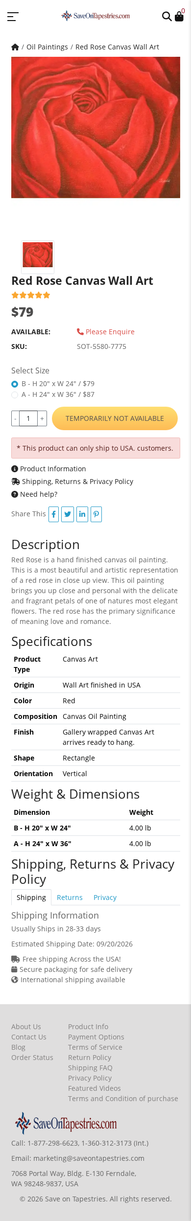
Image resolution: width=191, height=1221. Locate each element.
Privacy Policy (90, 1078)
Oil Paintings (47, 46)
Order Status (32, 1057)
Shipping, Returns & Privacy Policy (76, 481)
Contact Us (29, 1036)
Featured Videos (94, 1088)
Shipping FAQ (90, 1067)
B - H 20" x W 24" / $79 (58, 383)
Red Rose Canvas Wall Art (117, 46)
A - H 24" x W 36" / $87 (58, 394)
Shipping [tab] (31, 897)
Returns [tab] (70, 897)
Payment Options (96, 1036)
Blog (18, 1047)
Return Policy (89, 1057)
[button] (167, 15)
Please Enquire (109, 331)
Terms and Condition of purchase (123, 1098)
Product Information (52, 468)
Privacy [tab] (105, 897)
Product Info (88, 1026)
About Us (26, 1026)
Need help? (37, 494)
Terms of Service (95, 1047)
